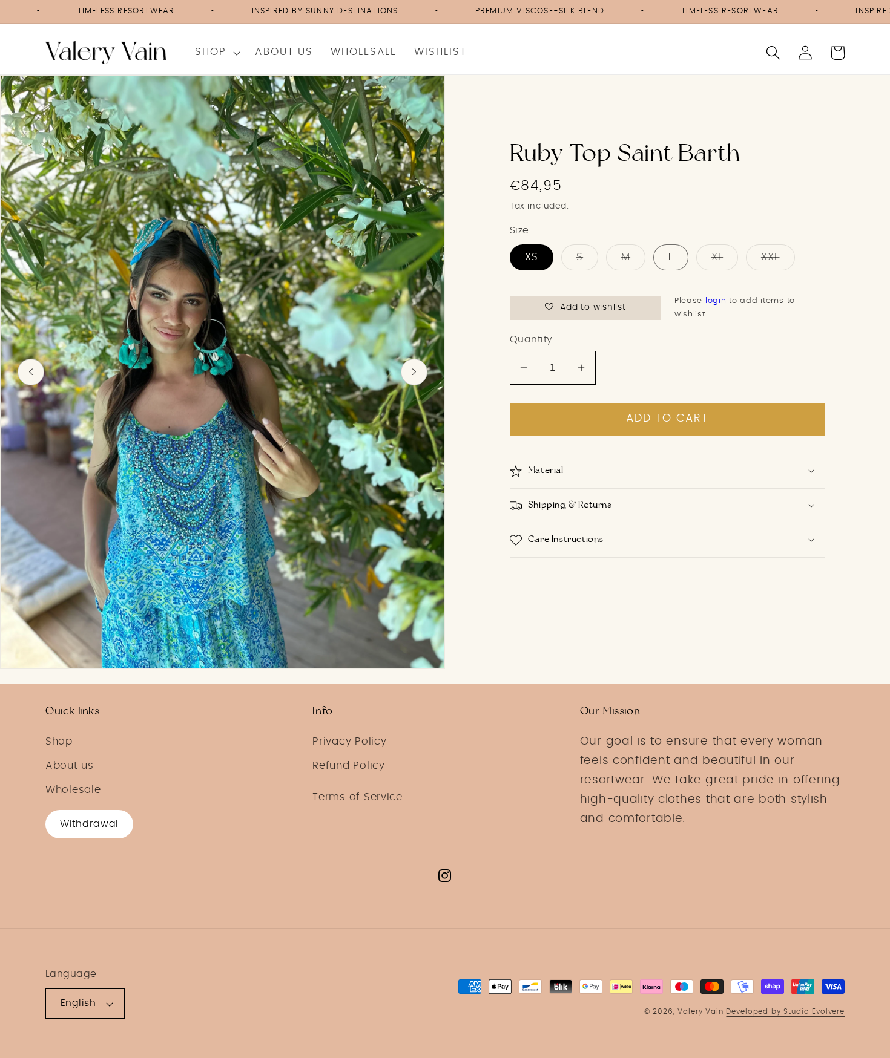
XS (531, 257)
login (716, 301)
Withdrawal (89, 824)
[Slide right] (414, 372)
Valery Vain (700, 1011)
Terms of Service (357, 797)
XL (717, 257)
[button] (216, 53)
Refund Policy (348, 766)
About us (69, 766)
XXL (770, 257)
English (78, 1003)
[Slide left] (31, 372)
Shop (59, 741)
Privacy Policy (349, 741)
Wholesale (73, 790)
